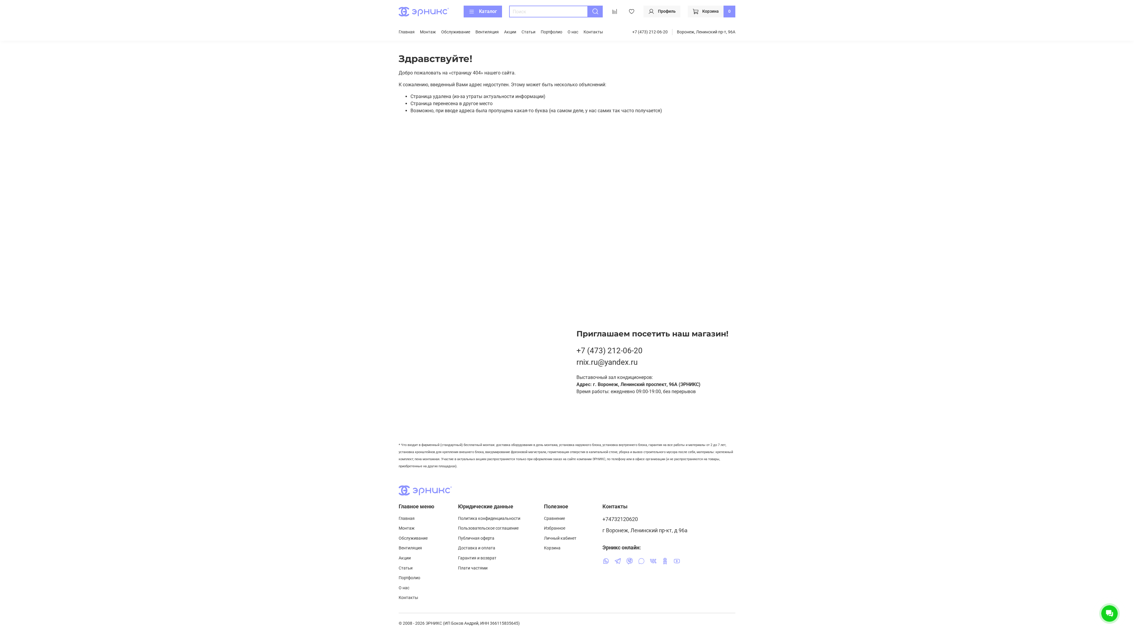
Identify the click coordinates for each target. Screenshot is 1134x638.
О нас (573, 32)
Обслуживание (455, 32)
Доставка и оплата (476, 548)
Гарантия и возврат (477, 558)
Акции (510, 32)
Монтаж (428, 32)
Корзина (552, 548)
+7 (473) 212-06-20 (650, 32)
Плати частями (473, 568)
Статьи (528, 32)
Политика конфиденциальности (489, 518)
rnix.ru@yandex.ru (607, 362)
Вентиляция (487, 32)
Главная (407, 32)
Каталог (488, 11)
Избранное (554, 528)
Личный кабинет (560, 538)
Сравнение (554, 518)
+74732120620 (620, 519)
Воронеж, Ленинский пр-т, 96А (706, 32)
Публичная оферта (476, 538)
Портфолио (551, 32)
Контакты (593, 32)
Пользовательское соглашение (488, 528)
